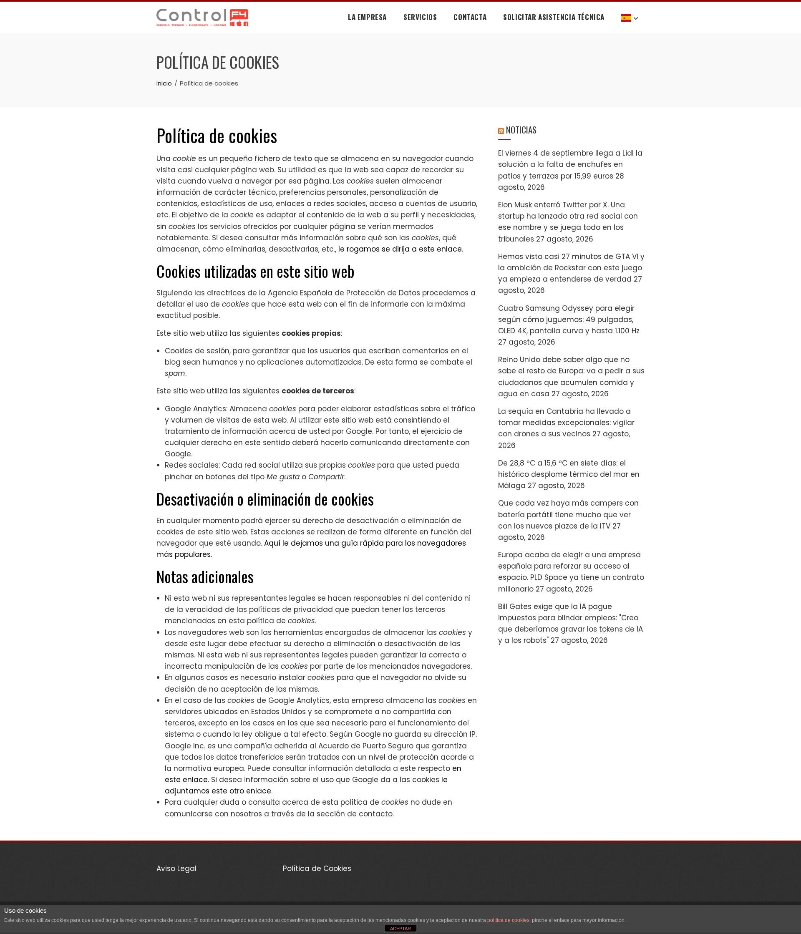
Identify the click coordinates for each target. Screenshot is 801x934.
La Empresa (367, 17)
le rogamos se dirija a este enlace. (400, 249)
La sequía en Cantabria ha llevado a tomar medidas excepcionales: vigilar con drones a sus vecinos (566, 422)
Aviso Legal (176, 869)
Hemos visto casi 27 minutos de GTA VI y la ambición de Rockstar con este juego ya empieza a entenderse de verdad (571, 268)
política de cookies (508, 920)
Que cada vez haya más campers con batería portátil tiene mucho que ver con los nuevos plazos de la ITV (568, 514)
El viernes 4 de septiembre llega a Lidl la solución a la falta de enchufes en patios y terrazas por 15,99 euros (570, 164)
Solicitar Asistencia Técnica (554, 17)
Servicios (420, 17)
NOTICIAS (521, 129)
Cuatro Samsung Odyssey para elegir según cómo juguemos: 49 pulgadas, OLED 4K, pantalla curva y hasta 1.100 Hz (569, 319)
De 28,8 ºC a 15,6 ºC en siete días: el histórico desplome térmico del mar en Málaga (569, 474)
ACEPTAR (400, 928)
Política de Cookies (317, 869)
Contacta (469, 17)
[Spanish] (630, 17)
